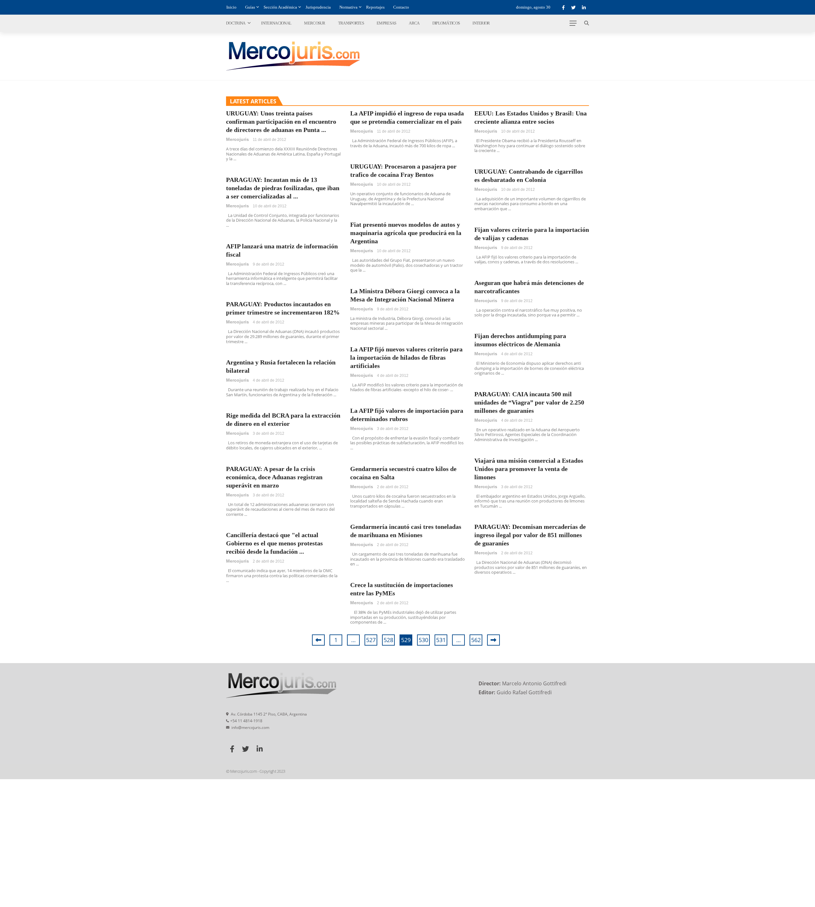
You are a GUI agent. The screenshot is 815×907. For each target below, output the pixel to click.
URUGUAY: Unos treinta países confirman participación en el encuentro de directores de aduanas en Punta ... (281, 121)
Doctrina (235, 23)
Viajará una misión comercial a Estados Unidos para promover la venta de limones (528, 469)
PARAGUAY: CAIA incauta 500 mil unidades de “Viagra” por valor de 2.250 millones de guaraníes (529, 402)
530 (423, 640)
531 (441, 640)
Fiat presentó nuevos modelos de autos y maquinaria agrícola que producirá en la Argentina (405, 233)
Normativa (348, 7)
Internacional (276, 23)
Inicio (231, 7)
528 (388, 640)
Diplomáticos (446, 23)
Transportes (351, 23)
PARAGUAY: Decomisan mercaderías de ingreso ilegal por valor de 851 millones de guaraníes (530, 535)
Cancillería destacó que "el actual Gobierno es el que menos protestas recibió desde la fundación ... (274, 543)
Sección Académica (280, 7)
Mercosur (314, 23)
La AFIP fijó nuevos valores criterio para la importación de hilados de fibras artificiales (406, 357)
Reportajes (375, 7)
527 (371, 640)
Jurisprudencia (318, 7)
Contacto (401, 7)
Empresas (386, 23)
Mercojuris (237, 139)
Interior (481, 23)
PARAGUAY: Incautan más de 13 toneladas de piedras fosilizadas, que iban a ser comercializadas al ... (282, 188)
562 (476, 640)
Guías (250, 7)
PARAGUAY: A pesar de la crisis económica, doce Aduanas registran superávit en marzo (274, 477)
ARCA (414, 23)
